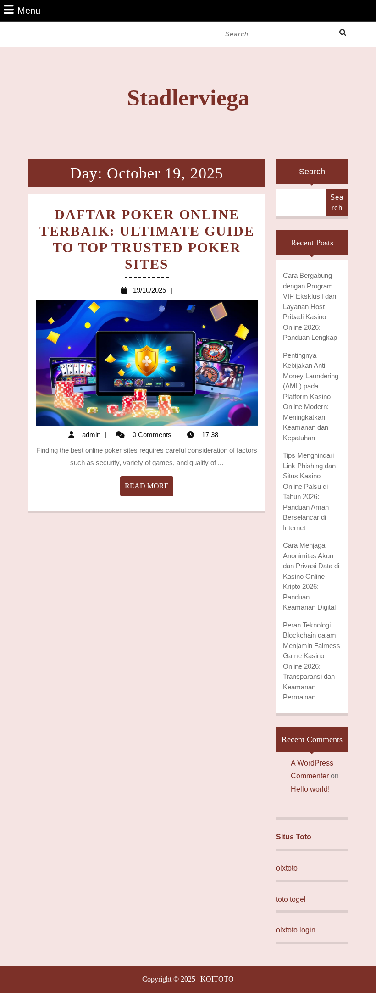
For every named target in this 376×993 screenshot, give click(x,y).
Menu (28, 10)
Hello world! (310, 789)
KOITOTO (217, 979)
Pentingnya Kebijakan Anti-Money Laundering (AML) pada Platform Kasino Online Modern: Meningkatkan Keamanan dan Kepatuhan (310, 396)
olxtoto (287, 868)
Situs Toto (293, 837)
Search (312, 171)
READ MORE (149, 489)
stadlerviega (188, 98)
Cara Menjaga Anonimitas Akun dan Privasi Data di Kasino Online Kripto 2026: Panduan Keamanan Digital (311, 576)
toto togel (291, 899)
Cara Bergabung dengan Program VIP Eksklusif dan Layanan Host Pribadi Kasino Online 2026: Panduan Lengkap (310, 306)
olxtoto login (295, 930)
